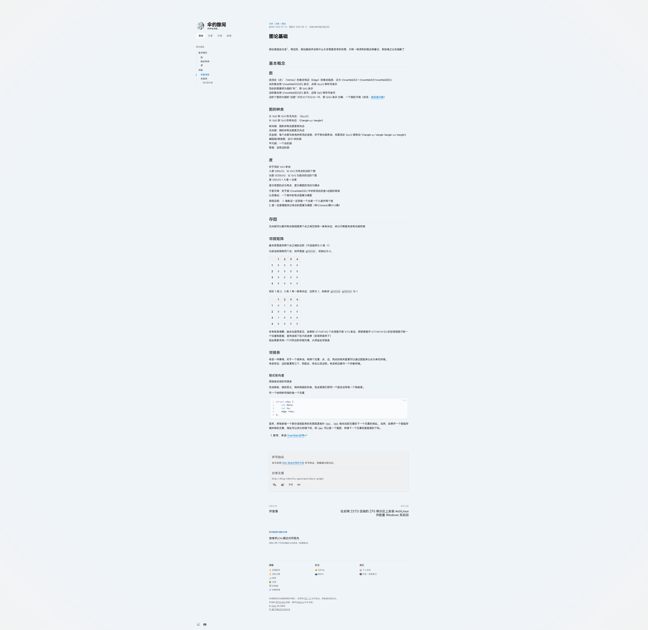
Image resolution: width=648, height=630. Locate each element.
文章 (210, 35)
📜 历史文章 (274, 574)
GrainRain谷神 (295, 435)
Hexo (274, 606)
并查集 (273, 511)
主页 (271, 23)
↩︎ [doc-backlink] (305, 435)
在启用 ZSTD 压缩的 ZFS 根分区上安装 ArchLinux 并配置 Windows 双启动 (375, 513)
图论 (284, 23)
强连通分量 (377, 97)
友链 (229, 35)
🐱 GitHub (320, 570)
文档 (219, 35)
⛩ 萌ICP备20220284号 (279, 609)
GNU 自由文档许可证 (293, 462)
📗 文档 (272, 582)
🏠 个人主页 (365, 570)
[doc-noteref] (287, 49)
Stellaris (300, 602)
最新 (201, 35)
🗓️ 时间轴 (273, 585)
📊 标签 (272, 578)
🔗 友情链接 (274, 589)
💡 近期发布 (274, 570)
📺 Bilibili (319, 574)
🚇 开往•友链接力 (368, 574)
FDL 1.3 (307, 598)
